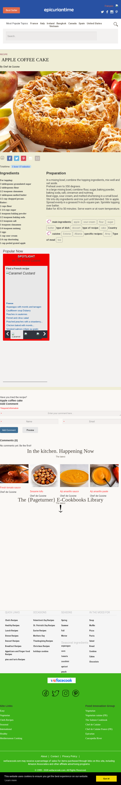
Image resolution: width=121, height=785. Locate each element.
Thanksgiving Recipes (43, 641)
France (34, 23)
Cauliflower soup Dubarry (18, 310)
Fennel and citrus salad (17, 318)
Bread (91, 646)
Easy (2, 711)
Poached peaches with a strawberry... (24, 321)
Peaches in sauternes (16, 314)
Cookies (93, 651)
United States (94, 23)
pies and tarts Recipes (15, 659)
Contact (55, 756)
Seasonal (4, 724)
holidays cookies (40, 651)
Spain (82, 23)
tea (59, 239)
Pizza (91, 630)
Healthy (3, 733)
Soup (91, 620)
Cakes (92, 656)
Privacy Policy (69, 756)
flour (101, 222)
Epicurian (89, 733)
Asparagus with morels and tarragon (23, 307)
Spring (64, 620)
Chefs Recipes (11, 620)
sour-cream (89, 222)
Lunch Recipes (11, 630)
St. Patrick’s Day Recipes (44, 625)
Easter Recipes (39, 630)
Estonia (67, 233)
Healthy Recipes (12, 625)
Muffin (92, 625)
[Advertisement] (25, 363)
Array (107, 233)
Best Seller (11, 10)
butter (51, 227)
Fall (62, 630)
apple (77, 222)
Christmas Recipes (41, 646)
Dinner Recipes (11, 636)
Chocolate (94, 662)
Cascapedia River (93, 738)
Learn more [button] (11, 780)
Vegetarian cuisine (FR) (96, 715)
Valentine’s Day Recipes (43, 620)
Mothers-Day (39, 636)
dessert (76, 227)
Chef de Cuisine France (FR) (98, 729)
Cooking (59, 10)
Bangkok (61, 23)
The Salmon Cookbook (96, 720)
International (6, 729)
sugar (110, 222)
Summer (64, 625)
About (44, 756)
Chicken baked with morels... (20, 325)
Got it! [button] (106, 778)
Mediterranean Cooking (11, 738)
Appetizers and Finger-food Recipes (17, 652)
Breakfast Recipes (13, 646)
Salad (91, 641)
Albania (78, 233)
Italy (42, 23)
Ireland (50, 23)
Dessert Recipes (12, 641)
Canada (72, 23)
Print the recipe (3, 158)
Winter (64, 636)
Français (109, 6)
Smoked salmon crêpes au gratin (22, 329)
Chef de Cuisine (11, 66)
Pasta (91, 636)
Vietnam (54, 26)
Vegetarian (5, 715)
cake (103, 227)
